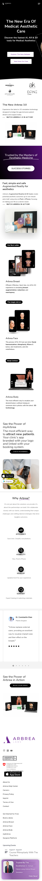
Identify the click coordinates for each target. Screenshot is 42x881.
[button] (39, 4)
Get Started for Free (11, 814)
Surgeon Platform (10, 838)
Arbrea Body (7, 830)
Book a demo (8, 818)
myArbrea (6, 834)
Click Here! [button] (33, 876)
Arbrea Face (7, 826)
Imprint (5, 798)
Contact (6, 806)
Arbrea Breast (8, 822)
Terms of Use (8, 802)
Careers (6, 790)
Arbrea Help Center (10, 786)
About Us (6, 782)
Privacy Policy (8, 794)
